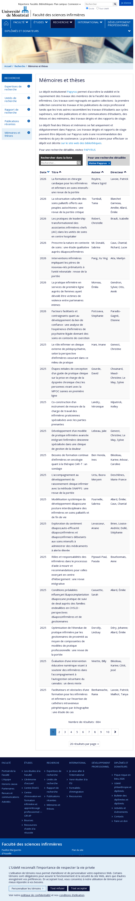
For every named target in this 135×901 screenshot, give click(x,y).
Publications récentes (12, 122)
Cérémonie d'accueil (30, 781)
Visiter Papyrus (98, 163)
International (77, 762)
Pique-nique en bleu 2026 (122, 776)
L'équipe (6, 779)
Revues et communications (10, 795)
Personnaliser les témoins (27, 888)
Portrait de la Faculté (8, 772)
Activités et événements (121, 809)
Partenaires (8, 788)
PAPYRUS (90, 149)
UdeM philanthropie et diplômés (122, 787)
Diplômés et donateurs (121, 764)
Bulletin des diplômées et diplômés (121, 799)
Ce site (91, 8)
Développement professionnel (101, 764)
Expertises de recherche (13, 88)
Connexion (73, 4)
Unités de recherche (11, 99)
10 (109, 732)
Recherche (20, 66)
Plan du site (77, 850)
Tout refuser (57, 888)
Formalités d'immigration (76, 789)
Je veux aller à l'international (76, 772)
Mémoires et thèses (12, 134)
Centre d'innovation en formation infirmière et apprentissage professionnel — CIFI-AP (33, 804)
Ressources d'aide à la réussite (30, 828)
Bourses (28, 820)
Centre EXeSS (31, 787)
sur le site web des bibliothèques (81, 143)
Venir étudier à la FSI (78, 781)
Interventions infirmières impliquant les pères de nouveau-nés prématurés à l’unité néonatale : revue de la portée (69, 267)
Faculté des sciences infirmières (59, 15)
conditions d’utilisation (71, 895)
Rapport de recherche (11, 111)
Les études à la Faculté (32, 772)
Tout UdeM (104, 8)
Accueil (7, 66)
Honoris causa (9, 784)
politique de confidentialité (36, 895)
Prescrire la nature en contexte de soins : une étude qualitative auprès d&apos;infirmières (70, 247)
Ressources (75, 796)
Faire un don (121, 821)
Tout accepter (79, 888)
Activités (6, 801)
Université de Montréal (15, 11)
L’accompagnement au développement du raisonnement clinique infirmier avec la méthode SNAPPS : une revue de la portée (70, 483)
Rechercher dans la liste (56, 157)
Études (28, 762)
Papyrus (72, 91)
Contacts (119, 816)
